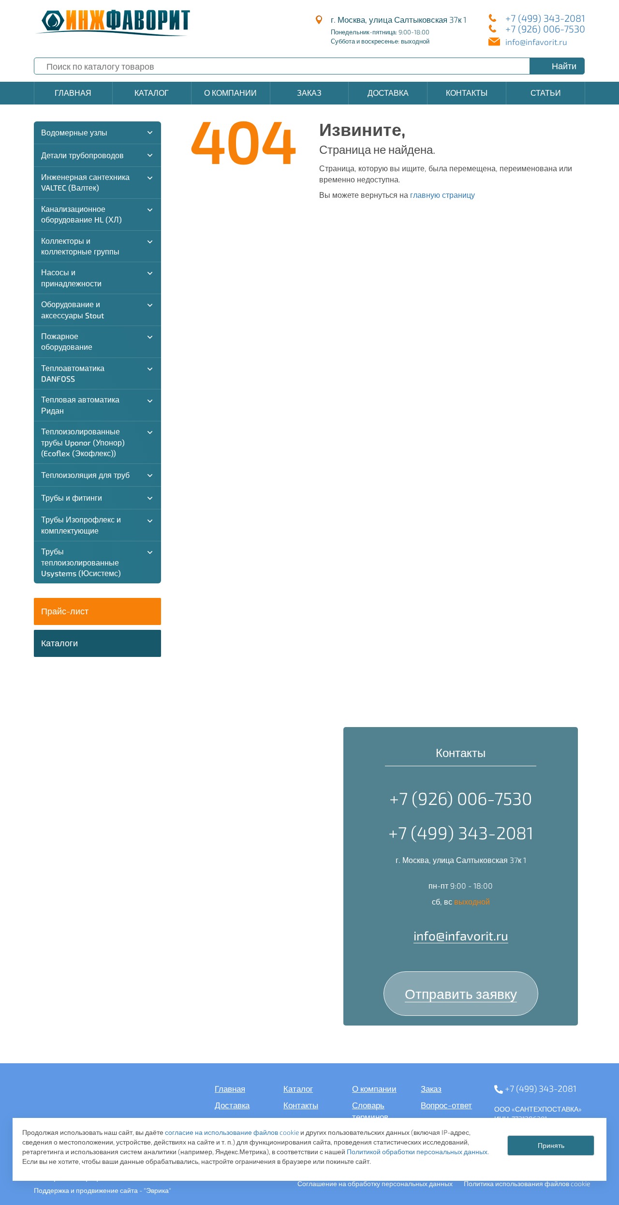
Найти (564, 65)
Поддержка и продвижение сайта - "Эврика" (102, 1190)
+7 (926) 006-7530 (545, 28)
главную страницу (442, 194)
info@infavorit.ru (536, 41)
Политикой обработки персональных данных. (418, 1151)
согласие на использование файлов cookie (232, 1132)
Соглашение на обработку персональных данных (375, 1183)
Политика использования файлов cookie (527, 1183)
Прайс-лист (64, 611)
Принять (551, 1146)
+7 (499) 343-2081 (545, 18)
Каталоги (59, 643)
